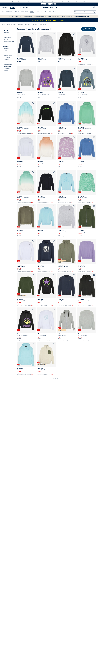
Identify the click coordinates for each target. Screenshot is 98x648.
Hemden (6, 50)
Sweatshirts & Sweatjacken (39, 24)
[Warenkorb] (94, 7)
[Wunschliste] (91, 7)
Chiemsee (20, 24)
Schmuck (6, 39)
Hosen (5, 53)
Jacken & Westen (8, 55)
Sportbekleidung (8, 64)
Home (3, 24)
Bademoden (7, 48)
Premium (39, 12)
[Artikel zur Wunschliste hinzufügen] (33, 34)
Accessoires (24, 12)
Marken (32, 12)
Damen (4, 7)
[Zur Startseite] (49, 4)
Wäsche (6, 70)
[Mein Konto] (87, 7)
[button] (87, 7)
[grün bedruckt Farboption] (61, 64)
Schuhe (17, 12)
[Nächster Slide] (34, 43)
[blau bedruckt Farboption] (18, 64)
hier (84, 1)
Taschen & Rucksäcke (9, 41)
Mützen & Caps (7, 37)
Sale (45, 12)
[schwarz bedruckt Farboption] (64, 64)
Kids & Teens (23, 7)
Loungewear (7, 57)
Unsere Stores (52, 12)
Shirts (5, 62)
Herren (12, 7)
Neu (3, 12)
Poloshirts (6, 59)
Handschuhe (7, 35)
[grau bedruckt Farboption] (23, 64)
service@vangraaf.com (82, 16)
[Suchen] (94, 11)
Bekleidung (9, 12)
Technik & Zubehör (8, 44)
